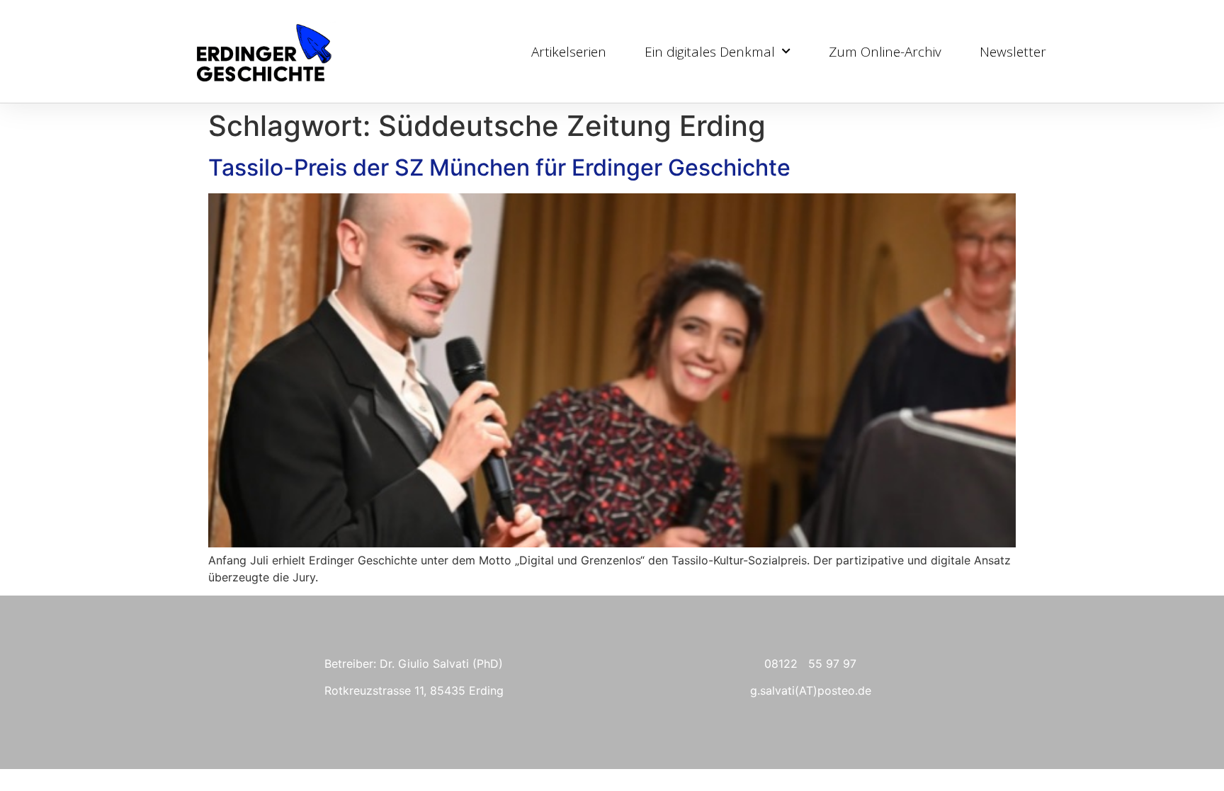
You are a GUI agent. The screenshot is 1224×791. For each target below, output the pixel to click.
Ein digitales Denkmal (710, 51)
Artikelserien (568, 51)
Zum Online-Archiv (885, 51)
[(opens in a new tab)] (612, 543)
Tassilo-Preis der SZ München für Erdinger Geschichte (499, 167)
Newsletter (1013, 51)
